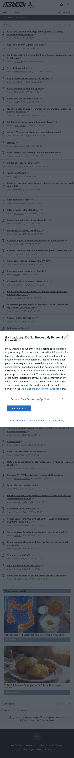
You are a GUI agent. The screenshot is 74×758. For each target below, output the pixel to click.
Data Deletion (17, 420)
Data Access (37, 420)
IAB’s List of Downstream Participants (41, 388)
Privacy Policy (56, 420)
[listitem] (37, 399)
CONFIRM (19, 408)
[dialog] (37, 379)
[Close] (67, 338)
